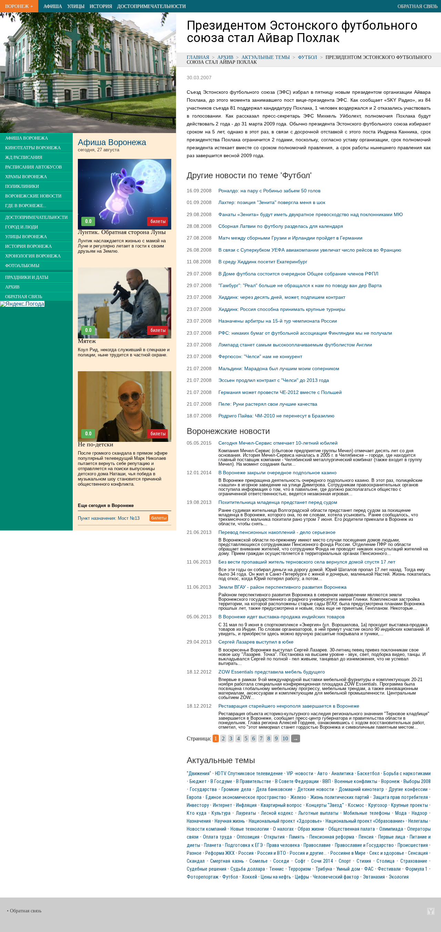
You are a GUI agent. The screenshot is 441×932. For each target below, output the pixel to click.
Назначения (199, 821)
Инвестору (198, 805)
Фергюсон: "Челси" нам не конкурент (260, 356)
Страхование (413, 861)
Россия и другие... (308, 853)
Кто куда (196, 813)
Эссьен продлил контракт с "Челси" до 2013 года (273, 380)
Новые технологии (249, 829)
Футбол (307, 57)
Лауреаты (246, 813)
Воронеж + (19, 6)
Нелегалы (418, 821)
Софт (300, 861)
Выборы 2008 (417, 781)
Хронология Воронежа (33, 256)
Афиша (52, 6)
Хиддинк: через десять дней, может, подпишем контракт (281, 297)
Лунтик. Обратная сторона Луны (122, 232)
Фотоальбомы (22, 265)
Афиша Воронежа (26, 138)
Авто (322, 774)
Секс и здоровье (386, 853)
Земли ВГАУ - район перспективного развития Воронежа (282, 587)
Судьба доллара (247, 869)
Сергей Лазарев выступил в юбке (256, 642)
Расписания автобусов (33, 167)
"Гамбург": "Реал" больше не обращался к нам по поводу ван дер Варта (300, 285)
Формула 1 (416, 869)
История (101, 6)
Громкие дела (236, 789)
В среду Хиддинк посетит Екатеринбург (262, 261)
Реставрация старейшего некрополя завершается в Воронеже (288, 706)
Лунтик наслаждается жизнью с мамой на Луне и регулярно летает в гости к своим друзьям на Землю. (122, 246)
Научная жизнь (230, 821)
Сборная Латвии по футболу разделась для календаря (280, 226)
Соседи (281, 861)
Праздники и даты (26, 277)
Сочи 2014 (322, 861)
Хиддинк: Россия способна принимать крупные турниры (281, 309)
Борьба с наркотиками (407, 774)
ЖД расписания (23, 157)
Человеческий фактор (336, 877)
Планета (212, 845)
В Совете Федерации (297, 781)
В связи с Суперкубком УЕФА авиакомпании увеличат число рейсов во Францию (309, 250)
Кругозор (377, 805)
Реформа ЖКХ (220, 853)
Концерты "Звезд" (325, 805)
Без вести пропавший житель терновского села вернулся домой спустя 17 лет (306, 562)
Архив (225, 57)
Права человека (283, 845)
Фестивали (389, 869)
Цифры (302, 877)
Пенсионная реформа (331, 837)
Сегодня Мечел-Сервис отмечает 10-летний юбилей (278, 443)
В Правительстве (253, 781)
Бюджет (198, 781)
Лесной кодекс (277, 813)
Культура (221, 813)
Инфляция (246, 805)
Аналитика (342, 774)
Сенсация (418, 853)
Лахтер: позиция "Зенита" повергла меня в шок (271, 202)
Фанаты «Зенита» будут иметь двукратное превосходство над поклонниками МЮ (310, 214)
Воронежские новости (33, 196)
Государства (203, 789)
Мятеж (87, 340)
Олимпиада (391, 829)
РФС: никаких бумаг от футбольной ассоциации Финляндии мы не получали (305, 333)
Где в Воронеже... (25, 205)
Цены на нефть (276, 877)
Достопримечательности (151, 6)
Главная (198, 57)
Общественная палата (351, 829)
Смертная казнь (227, 861)
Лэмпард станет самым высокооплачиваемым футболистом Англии (295, 344)
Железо (298, 797)
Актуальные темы (266, 57)
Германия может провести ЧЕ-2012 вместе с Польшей (280, 392)
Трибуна (323, 869)
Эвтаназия (374, 877)
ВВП (326, 781)
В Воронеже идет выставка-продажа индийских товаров (281, 616)
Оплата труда (217, 837)
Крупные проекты (409, 805)
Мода (401, 813)
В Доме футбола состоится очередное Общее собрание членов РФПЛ (298, 273)
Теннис (276, 869)
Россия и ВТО (271, 853)
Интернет (222, 805)
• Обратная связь (24, 910)
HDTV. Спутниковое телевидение (249, 774)
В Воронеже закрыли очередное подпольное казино (277, 472)
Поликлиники (22, 186)
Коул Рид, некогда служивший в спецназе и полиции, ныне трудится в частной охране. (124, 352)
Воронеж (390, 781)
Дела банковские (274, 789)
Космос (356, 805)
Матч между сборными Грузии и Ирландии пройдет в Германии (290, 238)
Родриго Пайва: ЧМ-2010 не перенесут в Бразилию (276, 415)
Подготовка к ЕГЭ (244, 845)
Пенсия (366, 837)
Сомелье (258, 861)
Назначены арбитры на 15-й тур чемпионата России (277, 321)
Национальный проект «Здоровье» (285, 821)
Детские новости (315, 789)
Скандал (196, 861)
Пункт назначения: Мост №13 (109, 518)
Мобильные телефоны (366, 813)
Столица (385, 861)
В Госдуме (221, 781)
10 (285, 738)
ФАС (368, 869)
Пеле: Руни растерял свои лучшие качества (267, 404)
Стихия (364, 861)
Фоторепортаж (202, 877)
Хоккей (249, 877)
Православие (317, 845)
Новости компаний (206, 829)
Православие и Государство (364, 845)
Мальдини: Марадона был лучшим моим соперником (278, 368)
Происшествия (413, 845)
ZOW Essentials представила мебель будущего (271, 672)
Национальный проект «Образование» (365, 821)
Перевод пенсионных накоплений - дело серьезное (277, 532)
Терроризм (299, 869)
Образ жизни (311, 829)
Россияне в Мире (348, 853)
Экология (399, 877)
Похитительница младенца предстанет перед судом (277, 502)
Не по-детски (95, 444)
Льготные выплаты (318, 813)
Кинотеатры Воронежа (33, 147)
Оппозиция (248, 837)
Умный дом (348, 869)
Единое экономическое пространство (246, 797)
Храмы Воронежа (26, 176)
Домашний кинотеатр (361, 789)
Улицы (75, 6)
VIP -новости (300, 774)
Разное (194, 853)
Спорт (345, 861)
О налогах (283, 829)
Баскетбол (368, 774)
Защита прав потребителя (400, 797)
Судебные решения (206, 869)
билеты (158, 221)
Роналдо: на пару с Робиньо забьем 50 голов (269, 190)
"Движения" (199, 774)
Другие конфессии (408, 789)
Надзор (419, 813)
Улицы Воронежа (26, 236)
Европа (194, 797)
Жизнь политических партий (339, 797)
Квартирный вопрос (281, 805)
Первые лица (391, 837)
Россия (246, 853)
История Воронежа (28, 246)
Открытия (274, 837)
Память (297, 837)
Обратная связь (418, 6)
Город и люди (21, 227)
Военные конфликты (356, 781)
